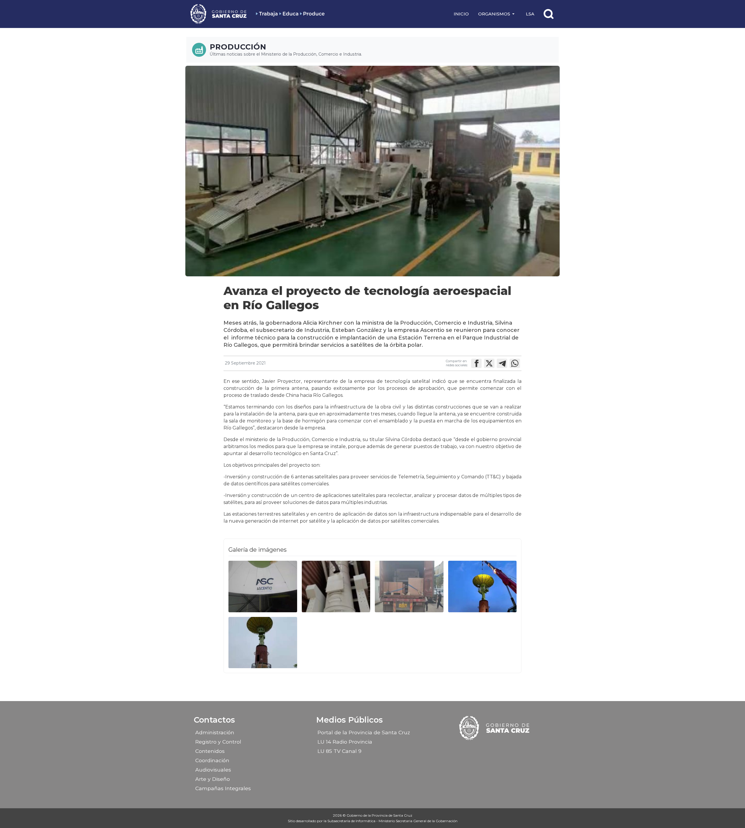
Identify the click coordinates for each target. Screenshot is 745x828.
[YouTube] (510, 749)
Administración (214, 732)
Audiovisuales (213, 770)
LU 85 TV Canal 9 (339, 751)
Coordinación (212, 760)
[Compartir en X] (489, 363)
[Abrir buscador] (548, 14)
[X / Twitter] (500, 749)
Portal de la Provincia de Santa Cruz (363, 732)
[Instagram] (489, 749)
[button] (497, 14)
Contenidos (210, 751)
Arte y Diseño (212, 779)
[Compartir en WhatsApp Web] (515, 363)
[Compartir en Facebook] (476, 363)
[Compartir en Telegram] (502, 363)
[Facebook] (479, 749)
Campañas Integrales (223, 788)
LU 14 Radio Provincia (344, 742)
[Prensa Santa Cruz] (219, 13)
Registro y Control (218, 742)
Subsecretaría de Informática (351, 821)
